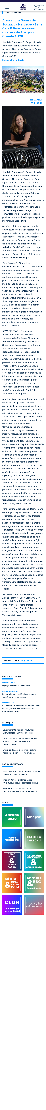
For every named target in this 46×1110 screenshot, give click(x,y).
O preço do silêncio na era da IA (16, 684)
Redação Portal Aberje (13, 60)
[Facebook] (34, 103)
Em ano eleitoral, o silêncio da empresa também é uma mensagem (19, 694)
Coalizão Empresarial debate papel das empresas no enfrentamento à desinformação (20, 741)
